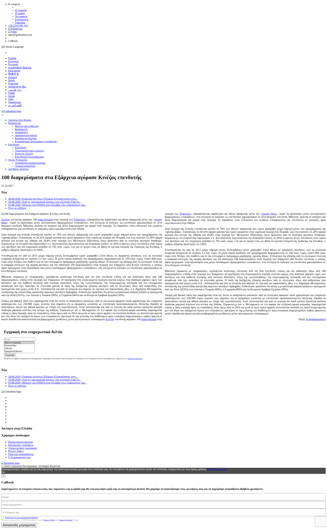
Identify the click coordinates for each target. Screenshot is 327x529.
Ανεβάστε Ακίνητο (18, 169)
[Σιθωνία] (19, 348)
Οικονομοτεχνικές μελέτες (29, 150)
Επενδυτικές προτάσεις (20, 445)
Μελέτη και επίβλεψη (26, 126)
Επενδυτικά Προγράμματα (29, 156)
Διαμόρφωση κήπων (26, 135)
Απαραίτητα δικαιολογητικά (30, 162)
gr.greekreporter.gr (316, 319)
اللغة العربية (15, 105)
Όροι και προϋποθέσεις (21, 454)
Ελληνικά (13, 61)
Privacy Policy (16, 451)
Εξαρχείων (79, 219)
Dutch (11, 80)
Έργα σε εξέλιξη (24, 153)
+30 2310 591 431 (18, 25)
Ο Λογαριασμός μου (19, 457)
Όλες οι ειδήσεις (17, 208)
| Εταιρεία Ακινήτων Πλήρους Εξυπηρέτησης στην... (43, 198)
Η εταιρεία (21, 10)
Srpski (11, 96)
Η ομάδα (20, 13)
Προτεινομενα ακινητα (20, 442)
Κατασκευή (14, 123)
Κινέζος (5, 219)
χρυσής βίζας (269, 213)
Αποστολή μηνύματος (19, 525)
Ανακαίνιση (21, 132)
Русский (13, 64)
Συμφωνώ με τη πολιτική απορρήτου (21, 517)
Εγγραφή (9, 355)
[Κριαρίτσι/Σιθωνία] (19, 351)
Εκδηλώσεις (21, 19)
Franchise (20, 22)
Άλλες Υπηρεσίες (17, 159)
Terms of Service (65, 520)
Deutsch (12, 77)
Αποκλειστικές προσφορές (22, 448)
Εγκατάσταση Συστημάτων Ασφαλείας (36, 141)
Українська (14, 102)
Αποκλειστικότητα (25, 166)
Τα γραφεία (21, 16)
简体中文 (13, 73)
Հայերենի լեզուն (19, 67)
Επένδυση (13, 144)
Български (14, 70)
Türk (10, 99)
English (12, 58)
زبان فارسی (15, 89)
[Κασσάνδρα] (19, 345)
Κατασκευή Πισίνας (26, 138)
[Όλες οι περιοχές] (19, 342)
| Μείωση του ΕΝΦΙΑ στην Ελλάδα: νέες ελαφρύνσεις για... (47, 205)
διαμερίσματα (45, 219)
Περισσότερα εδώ (217, 469)
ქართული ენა (17, 86)
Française (13, 83)
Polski (11, 93)
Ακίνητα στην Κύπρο (19, 120)
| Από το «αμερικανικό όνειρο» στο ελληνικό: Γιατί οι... (44, 201)
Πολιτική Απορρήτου (135, 359)
